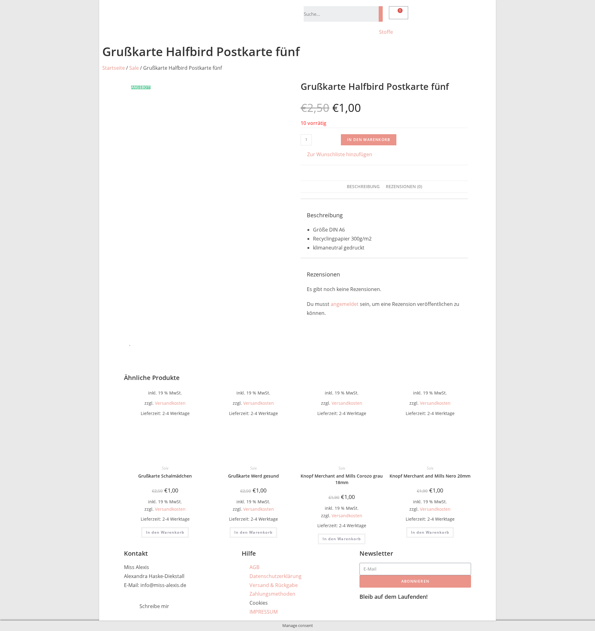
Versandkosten (170, 403)
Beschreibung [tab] (363, 186)
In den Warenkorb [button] (165, 532)
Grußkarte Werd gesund (253, 476)
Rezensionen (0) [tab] (404, 186)
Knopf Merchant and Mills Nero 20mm (430, 476)
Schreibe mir (154, 606)
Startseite (113, 67)
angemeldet (345, 304)
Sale (134, 67)
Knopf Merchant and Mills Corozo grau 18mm (342, 479)
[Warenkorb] (398, 12)
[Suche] (381, 14)
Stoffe (386, 32)
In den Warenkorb (368, 139)
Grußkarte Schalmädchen (165, 476)
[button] (336, 154)
